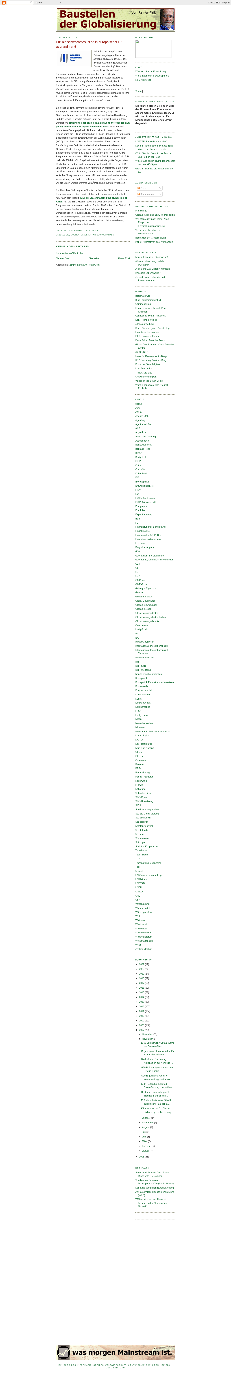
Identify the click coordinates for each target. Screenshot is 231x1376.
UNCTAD (140, 883)
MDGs (138, 719)
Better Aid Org (142, 295)
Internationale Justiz (145, 657)
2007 (142, 1030)
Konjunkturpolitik (144, 690)
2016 (142, 987)
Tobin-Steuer (142, 854)
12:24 (98, 231)
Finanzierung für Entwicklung (150, 526)
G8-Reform (141, 584)
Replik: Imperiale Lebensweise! (151, 257)
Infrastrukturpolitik (144, 641)
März (145, 1141)
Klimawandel (142, 686)
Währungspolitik (143, 912)
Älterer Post (123, 258)
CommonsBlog (143, 304)
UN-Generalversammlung (148, 875)
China (138, 465)
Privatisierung (142, 772)
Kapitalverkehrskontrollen (148, 674)
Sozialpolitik (141, 821)
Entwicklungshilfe (144, 485)
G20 (137, 551)
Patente (139, 764)
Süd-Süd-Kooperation (146, 846)
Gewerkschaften (143, 596)
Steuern (139, 834)
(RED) (138, 403)
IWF (137, 661)
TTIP (138, 867)
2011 (142, 1011)
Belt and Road (142, 448)
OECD (138, 752)
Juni (144, 1136)
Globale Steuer (143, 609)
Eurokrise (140, 510)
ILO (137, 637)
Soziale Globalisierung (147, 813)
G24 (137, 563)
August (146, 1127)
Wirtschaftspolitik (144, 941)
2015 (142, 992)
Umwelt (139, 871)
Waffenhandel (142, 908)
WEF (138, 916)
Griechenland (142, 625)
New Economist (143, 368)
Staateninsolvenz (144, 826)
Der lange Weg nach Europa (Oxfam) (154, 1187)
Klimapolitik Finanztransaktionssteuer (155, 682)
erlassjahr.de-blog (144, 324)
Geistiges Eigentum (145, 588)
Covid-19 (140, 469)
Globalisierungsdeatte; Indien (150, 617)
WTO (138, 945)
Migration (140, 727)
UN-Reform (141, 879)
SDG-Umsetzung (144, 801)
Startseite (94, 258)
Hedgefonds (141, 629)
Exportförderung (143, 514)
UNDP (138, 887)
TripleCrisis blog (143, 372)
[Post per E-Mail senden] (101, 231)
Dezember (147, 1034)
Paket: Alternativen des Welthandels (154, 242)
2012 (142, 1006)
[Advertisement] (149, 1277)
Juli (144, 1132)
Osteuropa (140, 760)
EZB (137, 518)
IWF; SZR (140, 666)
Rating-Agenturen (144, 776)
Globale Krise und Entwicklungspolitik (155, 214)
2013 (142, 1002)
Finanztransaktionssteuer (148, 539)
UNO (137, 895)
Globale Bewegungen (146, 605)
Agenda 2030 (142, 416)
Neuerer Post (63, 258)
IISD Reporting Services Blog (150, 360)
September (148, 1122)
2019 (142, 973)
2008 (142, 1025)
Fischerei (140, 543)
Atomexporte (142, 440)
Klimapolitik (141, 678)
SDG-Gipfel (141, 797)
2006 (142, 1156)
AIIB (137, 428)
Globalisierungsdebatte (147, 621)
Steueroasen (142, 838)
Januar (146, 1150)
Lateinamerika (142, 707)
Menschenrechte (144, 723)
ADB (137, 408)
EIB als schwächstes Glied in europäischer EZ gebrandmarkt (89, 44)
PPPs (138, 768)
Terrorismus (141, 850)
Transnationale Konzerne (148, 863)
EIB (67, 235)
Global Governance (145, 600)
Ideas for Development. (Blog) (151, 356)
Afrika (138, 411)
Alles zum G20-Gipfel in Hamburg (152, 268)
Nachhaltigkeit (142, 735)
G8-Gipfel (140, 580)
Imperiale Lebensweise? (147, 273)
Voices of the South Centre (149, 380)
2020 (142, 969)
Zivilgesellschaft (143, 949)
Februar (146, 1146)
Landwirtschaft (143, 702)
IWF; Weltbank (143, 670)
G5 (136, 568)
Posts (143, 188)
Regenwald (141, 780)
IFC (137, 633)
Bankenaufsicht (143, 444)
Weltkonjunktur (143, 932)
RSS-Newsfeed (143, 79)
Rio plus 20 (141, 210)
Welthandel (141, 924)
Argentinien (141, 432)
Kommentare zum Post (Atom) (84, 264)
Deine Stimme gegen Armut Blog (152, 328)
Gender (139, 592)
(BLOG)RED (141, 352)
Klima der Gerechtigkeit (147, 364)
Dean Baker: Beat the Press (150, 340)
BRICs (138, 453)
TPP (137, 858)
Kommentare (147, 194)
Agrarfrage (140, 420)
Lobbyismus (141, 715)
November (147, 1039)
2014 (142, 997)
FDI (137, 522)
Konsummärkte (143, 694)
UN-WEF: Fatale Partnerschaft (151, 141)
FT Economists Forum (147, 336)
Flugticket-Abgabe (144, 547)
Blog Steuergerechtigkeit (148, 300)
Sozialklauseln (143, 817)
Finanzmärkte (142, 531)
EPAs (138, 490)
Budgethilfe (141, 457)
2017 (142, 983)
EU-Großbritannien (145, 498)
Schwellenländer (143, 793)
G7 (136, 572)
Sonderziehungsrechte (147, 809)
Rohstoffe (140, 789)
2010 (142, 1016)
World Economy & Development (152, 75)
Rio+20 (139, 784)
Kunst (138, 698)
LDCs (138, 711)
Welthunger (141, 928)
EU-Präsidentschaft (145, 502)
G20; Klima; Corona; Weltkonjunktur (154, 559)
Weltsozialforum (143, 936)
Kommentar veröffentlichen (70, 253)
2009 (142, 1020)
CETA (138, 461)
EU (137, 494)
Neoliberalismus (143, 743)
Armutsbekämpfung (145, 436)
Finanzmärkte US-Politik (148, 535)
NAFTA (139, 739)
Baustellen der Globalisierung (150, 237)
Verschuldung (142, 904)
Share (138, 91)
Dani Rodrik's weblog (146, 319)
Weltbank (140, 920)
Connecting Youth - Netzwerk (150, 315)
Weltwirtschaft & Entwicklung (150, 71)
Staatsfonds (141, 830)
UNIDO (139, 891)
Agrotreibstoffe (143, 424)
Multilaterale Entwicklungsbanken (92, 235)
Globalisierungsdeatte (146, 613)
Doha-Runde (141, 473)
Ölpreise (139, 756)
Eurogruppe (141, 506)
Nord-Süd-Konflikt (144, 748)
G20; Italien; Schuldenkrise (149, 555)
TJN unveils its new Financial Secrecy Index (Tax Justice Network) (151, 1203)
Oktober (146, 1118)
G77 (137, 576)
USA (137, 899)
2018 (142, 978)
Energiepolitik (142, 481)
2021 (142, 964)
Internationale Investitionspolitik (151, 646)
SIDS (138, 805)
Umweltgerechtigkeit (145, 376)
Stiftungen (140, 842)
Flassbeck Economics (147, 332)
